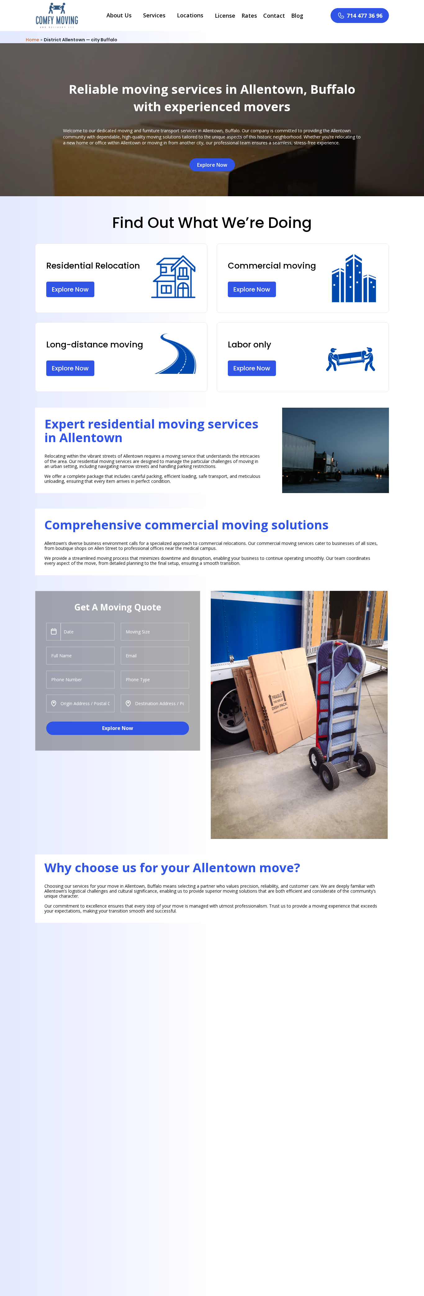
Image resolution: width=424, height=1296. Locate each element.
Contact (274, 15)
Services (154, 15)
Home (32, 40)
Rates (249, 15)
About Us (119, 15)
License (225, 15)
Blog (297, 15)
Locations (190, 15)
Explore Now (117, 727)
